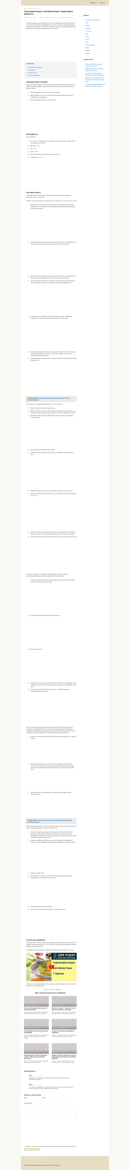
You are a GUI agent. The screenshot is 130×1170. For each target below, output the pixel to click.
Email (44, 1097)
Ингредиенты (32, 70)
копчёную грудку (41, 683)
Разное (87, 39)
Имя (25, 1097)
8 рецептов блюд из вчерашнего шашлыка (63, 1031)
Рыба (86, 42)
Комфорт (87, 28)
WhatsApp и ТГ (93, 2)
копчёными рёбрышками (69, 201)
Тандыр (87, 48)
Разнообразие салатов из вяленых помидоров (36, 1031)
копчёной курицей (57, 404)
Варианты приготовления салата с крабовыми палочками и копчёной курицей (64, 1056)
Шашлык (87, 53)
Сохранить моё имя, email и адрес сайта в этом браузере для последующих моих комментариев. (51, 1146)
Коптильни (88, 31)
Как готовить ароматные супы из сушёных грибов (35, 1008)
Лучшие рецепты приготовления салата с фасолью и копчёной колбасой (35, 1056)
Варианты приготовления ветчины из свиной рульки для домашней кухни (95, 79)
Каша (46, 989)
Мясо (51, 989)
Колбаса (87, 25)
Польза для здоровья (34, 75)
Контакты (102, 2)
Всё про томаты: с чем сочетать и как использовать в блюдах (64, 1008)
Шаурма (87, 50)
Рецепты (58, 989)
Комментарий (28, 1103)
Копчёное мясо (34, 141)
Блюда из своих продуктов (50, 17)
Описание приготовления (35, 67)
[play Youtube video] (51, 967)
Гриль (87, 22)
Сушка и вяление (90, 45)
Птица (87, 36)
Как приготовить (32, 72)
